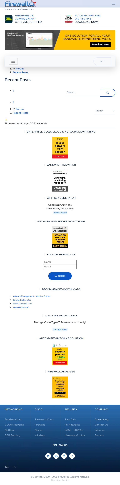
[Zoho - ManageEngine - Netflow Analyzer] (60, 39)
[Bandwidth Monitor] (60, 181)
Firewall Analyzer (20, 307)
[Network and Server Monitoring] (60, 237)
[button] (113, 3)
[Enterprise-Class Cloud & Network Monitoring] (60, 147)
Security (71, 409)
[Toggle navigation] (13, 61)
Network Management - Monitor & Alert (31, 296)
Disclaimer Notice (60, 480)
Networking (13, 409)
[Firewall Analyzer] (60, 387)
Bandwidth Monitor (21, 300)
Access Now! (60, 212)
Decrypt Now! (60, 329)
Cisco (38, 409)
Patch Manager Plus (22, 304)
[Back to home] (20, 3)
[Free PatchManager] (60, 354)
